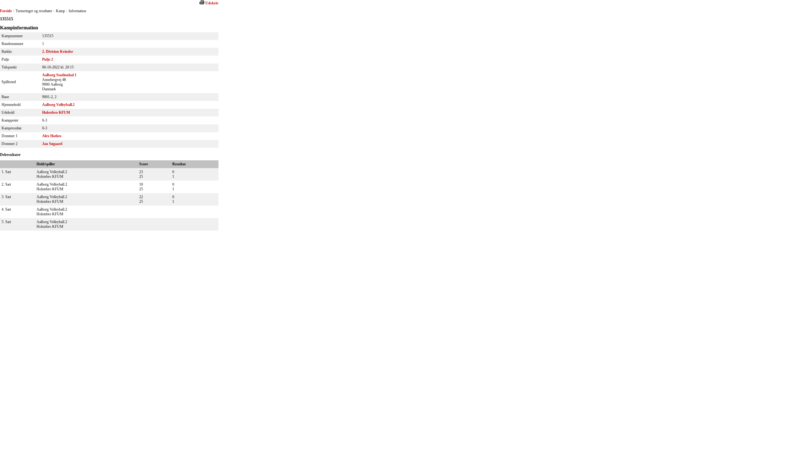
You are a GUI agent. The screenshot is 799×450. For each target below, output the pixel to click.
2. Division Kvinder (57, 51)
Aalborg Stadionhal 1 (59, 75)
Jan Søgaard (52, 144)
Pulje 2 (47, 59)
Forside (6, 11)
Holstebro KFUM (56, 112)
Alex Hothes (51, 136)
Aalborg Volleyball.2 (58, 104)
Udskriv (211, 3)
